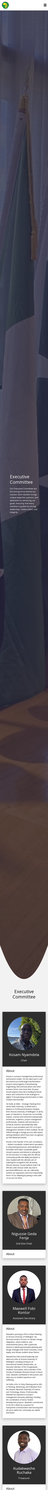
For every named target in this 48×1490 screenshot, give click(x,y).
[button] (45, 5)
